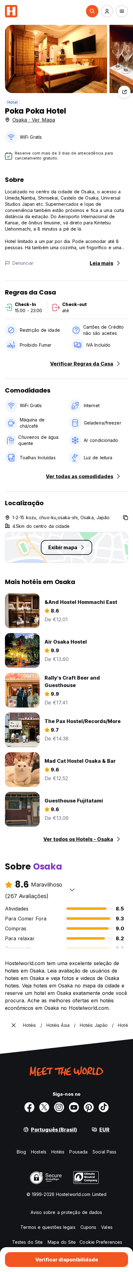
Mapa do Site (62, 1242)
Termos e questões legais (47, 1227)
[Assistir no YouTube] (74, 1107)
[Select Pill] (92, 11)
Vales (107, 1227)
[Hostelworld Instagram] (59, 1107)
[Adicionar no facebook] (29, 1107)
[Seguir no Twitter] (44, 1107)
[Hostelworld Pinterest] (89, 1107)
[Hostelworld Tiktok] (104, 1107)
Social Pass (104, 1151)
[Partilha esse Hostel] (124, 92)
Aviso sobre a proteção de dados (66, 1212)
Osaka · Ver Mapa (33, 120)
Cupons (88, 1227)
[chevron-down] (72, 889)
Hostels (38, 1151)
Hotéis (58, 1151)
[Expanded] (13, 1025)
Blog (21, 1151)
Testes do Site (27, 1242)
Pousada (78, 1151)
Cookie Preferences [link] (100, 1242)
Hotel (12, 102)
